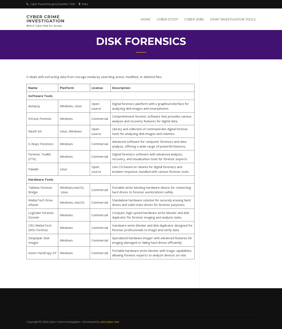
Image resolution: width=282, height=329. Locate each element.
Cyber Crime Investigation (45, 18)
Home (145, 19)
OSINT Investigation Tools (233, 19)
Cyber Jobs (194, 19)
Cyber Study (167, 19)
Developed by (92, 322)
